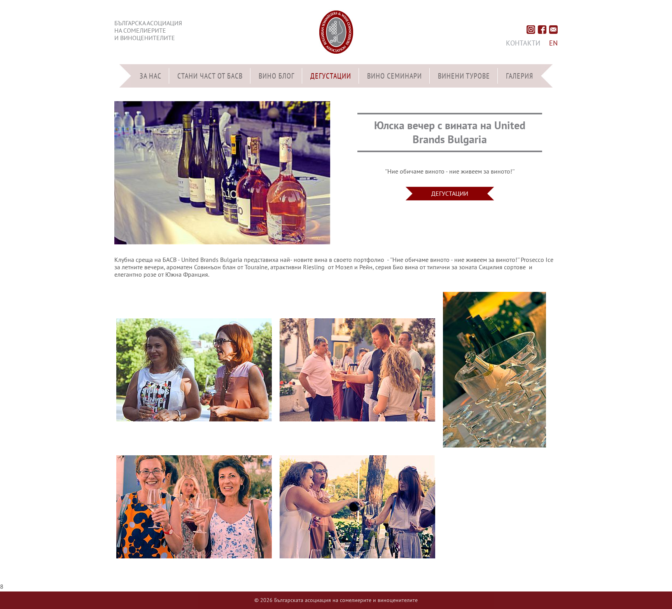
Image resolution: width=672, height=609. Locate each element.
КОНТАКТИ (523, 43)
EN (553, 43)
